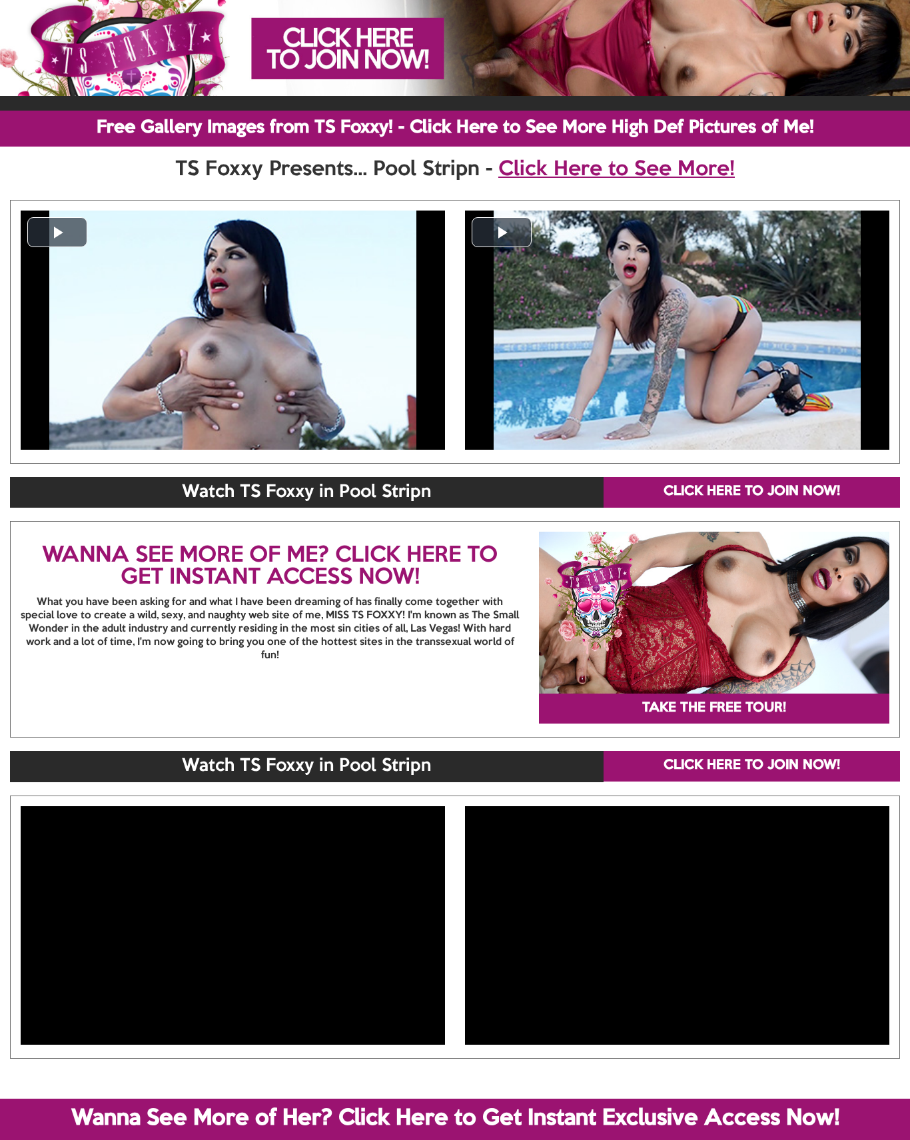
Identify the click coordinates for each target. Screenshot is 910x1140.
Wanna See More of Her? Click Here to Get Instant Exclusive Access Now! (455, 1119)
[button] (57, 232)
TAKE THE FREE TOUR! (714, 708)
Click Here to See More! (616, 170)
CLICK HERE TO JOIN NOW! (752, 492)
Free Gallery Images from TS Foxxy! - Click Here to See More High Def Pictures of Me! (455, 128)
